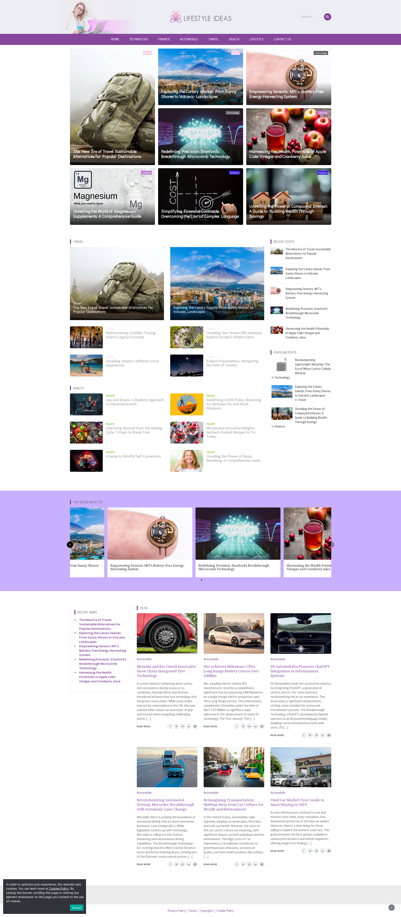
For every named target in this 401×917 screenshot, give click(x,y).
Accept (77, 907)
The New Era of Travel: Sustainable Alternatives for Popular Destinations (107, 154)
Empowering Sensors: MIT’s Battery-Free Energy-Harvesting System (286, 94)
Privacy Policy (176, 911)
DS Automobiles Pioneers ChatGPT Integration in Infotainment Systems (300, 671)
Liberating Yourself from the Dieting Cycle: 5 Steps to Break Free (134, 430)
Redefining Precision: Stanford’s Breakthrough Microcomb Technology (195, 154)
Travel (213, 39)
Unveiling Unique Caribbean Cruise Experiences (132, 363)
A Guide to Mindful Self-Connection (133, 456)
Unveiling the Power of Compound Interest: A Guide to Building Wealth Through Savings (288, 211)
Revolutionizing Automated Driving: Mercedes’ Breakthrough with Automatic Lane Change (165, 805)
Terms (193, 911)
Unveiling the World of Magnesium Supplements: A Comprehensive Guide (107, 213)
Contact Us (282, 39)
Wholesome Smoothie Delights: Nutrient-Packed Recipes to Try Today (230, 432)
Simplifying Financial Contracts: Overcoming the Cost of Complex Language (200, 213)
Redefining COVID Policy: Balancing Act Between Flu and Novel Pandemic (233, 404)
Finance (164, 39)
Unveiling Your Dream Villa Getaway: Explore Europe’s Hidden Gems (234, 334)
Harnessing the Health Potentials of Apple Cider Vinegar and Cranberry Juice (287, 154)
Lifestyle (256, 39)
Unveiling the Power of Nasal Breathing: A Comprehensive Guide (233, 458)
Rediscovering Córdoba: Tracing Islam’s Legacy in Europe (131, 334)
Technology (138, 39)
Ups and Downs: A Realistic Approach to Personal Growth (135, 401)
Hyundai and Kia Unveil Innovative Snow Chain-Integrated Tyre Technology (166, 671)
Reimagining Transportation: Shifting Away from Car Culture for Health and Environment (234, 805)
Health (234, 39)
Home (115, 39)
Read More (144, 726)
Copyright (206, 911)
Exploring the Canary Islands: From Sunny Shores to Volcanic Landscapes (198, 94)
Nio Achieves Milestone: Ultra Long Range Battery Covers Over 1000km (231, 671)
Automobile (189, 39)
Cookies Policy (59, 888)
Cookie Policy (225, 911)
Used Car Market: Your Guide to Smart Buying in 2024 (297, 802)
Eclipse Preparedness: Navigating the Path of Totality (232, 363)
